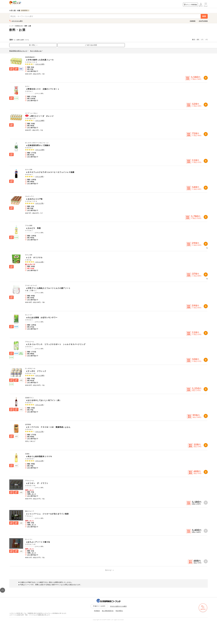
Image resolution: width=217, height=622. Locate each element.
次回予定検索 (203, 21)
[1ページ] (109, 570)
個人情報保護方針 (108, 610)
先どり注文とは (36, 51)
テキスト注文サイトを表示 (118, 606)
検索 (204, 16)
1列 (198, 39)
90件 (26, 40)
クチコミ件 (40, 64)
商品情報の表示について (18, 51)
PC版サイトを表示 (99, 606)
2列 (202, 39)
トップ (11, 26)
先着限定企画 (19, 26)
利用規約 (97, 610)
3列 (206, 39)
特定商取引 (119, 610)
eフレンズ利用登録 (191, 4)
